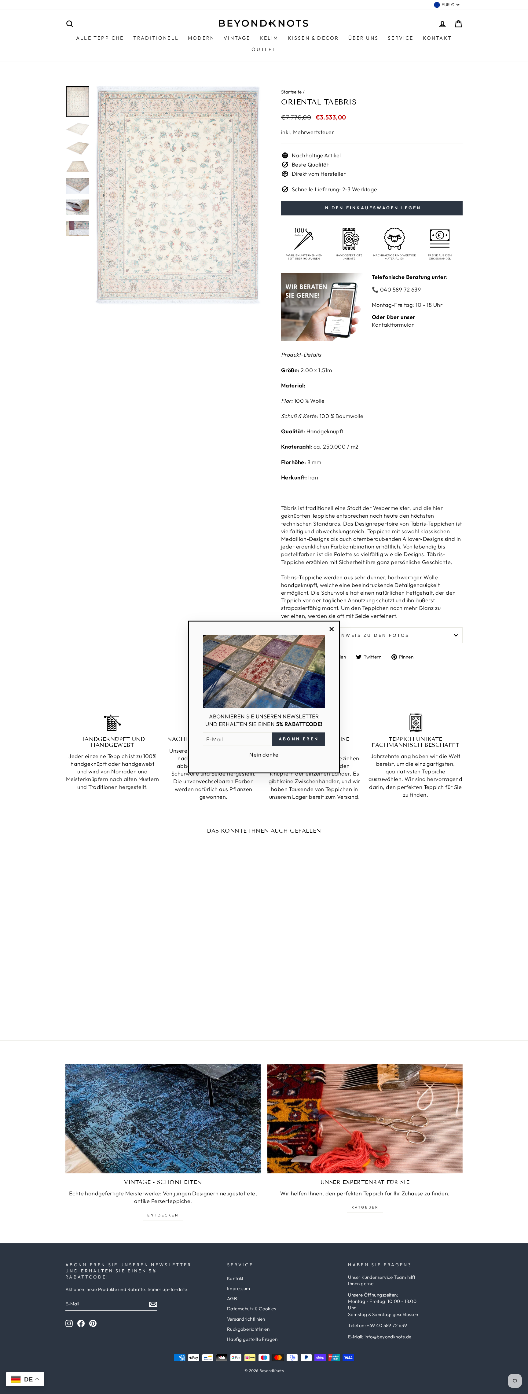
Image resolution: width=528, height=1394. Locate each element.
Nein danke (264, 754)
